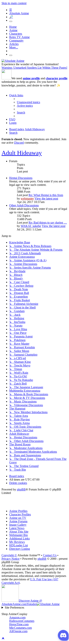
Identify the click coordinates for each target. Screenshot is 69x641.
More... (13, 47)
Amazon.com (17, 617)
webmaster (27, 198)
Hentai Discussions (20, 178)
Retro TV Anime (19, 37)
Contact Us (50, 555)
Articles (14, 44)
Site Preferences (14, 607)
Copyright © (9, 555)
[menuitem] (28, 102)
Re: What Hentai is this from (46, 195)
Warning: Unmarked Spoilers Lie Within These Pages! (34, 67)
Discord (19, 142)
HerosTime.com (19, 624)
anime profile (31, 78)
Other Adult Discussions (24, 205)
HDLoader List (18, 545)
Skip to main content (14, 3)
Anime (13, 30)
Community (16, 40)
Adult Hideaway (22, 152)
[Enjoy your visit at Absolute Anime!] (13, 60)
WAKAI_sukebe (31, 226)
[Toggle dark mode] (10, 21)
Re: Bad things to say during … (48, 222)
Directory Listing (19, 548)
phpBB (21, 489)
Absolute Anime (19, 13)
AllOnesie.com (18, 631)
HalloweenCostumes (21, 620)
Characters (15, 33)
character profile (56, 78)
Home (13, 26)
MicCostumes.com (20, 627)
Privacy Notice (11, 558)
